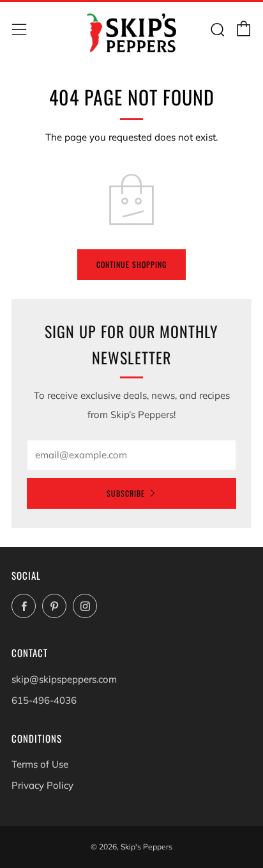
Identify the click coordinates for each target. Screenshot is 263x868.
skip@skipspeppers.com (64, 679)
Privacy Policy (42, 785)
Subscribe (126, 493)
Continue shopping (131, 264)
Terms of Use (39, 764)
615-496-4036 (44, 700)
